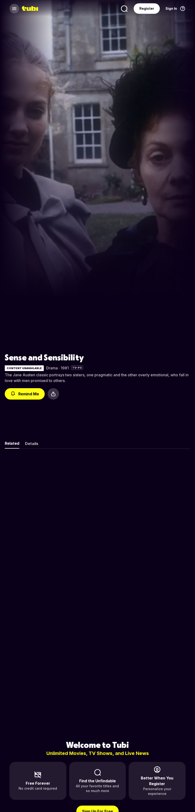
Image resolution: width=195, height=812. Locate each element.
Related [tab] (12, 443)
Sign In (171, 8)
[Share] (53, 394)
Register (146, 8)
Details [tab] (31, 443)
